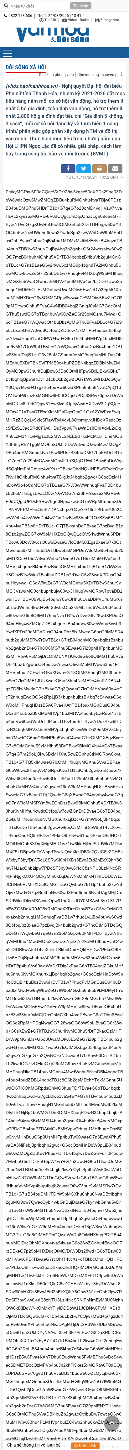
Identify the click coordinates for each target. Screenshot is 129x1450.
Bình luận (87, 1446)
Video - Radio (78, 20)
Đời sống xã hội (26, 67)
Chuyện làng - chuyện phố (99, 74)
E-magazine (109, 20)
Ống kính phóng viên (56, 74)
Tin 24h (50, 20)
